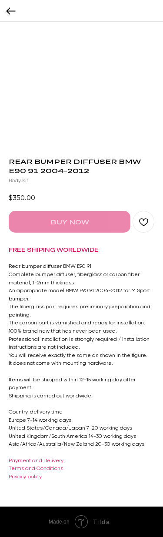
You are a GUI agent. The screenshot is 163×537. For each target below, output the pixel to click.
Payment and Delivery (36, 460)
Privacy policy (25, 477)
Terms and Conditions (36, 468)
